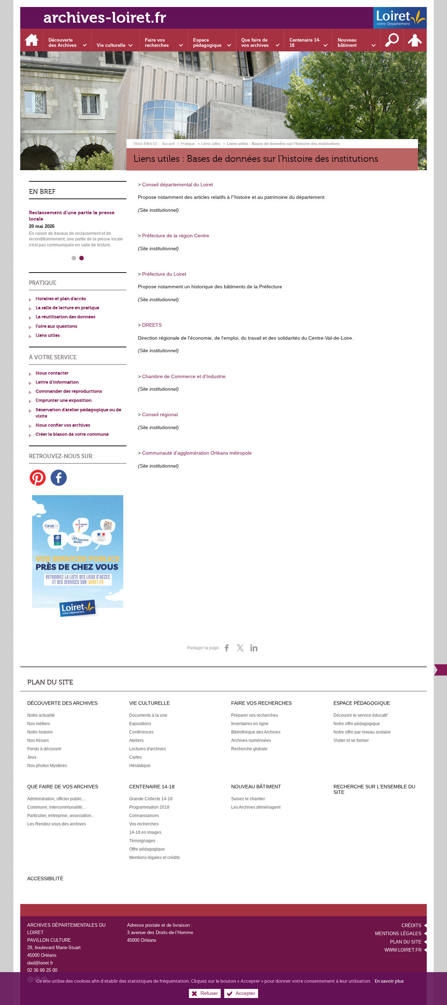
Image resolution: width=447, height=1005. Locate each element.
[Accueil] (31, 40)
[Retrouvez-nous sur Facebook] (58, 477)
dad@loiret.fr (40, 963)
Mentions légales (398, 933)
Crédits (412, 925)
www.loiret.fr (403, 950)
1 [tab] (74, 258)
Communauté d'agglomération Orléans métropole (197, 453)
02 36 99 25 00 (42, 970)
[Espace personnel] (415, 40)
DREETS (152, 325)
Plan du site (406, 942)
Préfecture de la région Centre (175, 235)
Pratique (188, 144)
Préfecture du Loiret (164, 274)
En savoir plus (389, 981)
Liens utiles (210, 144)
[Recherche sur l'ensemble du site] (392, 40)
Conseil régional (160, 414)
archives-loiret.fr (104, 18)
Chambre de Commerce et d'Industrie (184, 376)
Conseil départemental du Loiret (177, 184)
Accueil (168, 144)
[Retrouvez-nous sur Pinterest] (37, 477)
